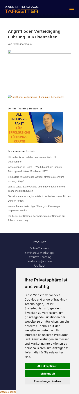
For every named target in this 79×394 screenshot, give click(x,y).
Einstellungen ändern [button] (47, 381)
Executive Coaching (39, 257)
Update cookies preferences (15, 392)
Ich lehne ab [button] (47, 373)
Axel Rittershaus (22, 43)
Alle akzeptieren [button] (47, 366)
